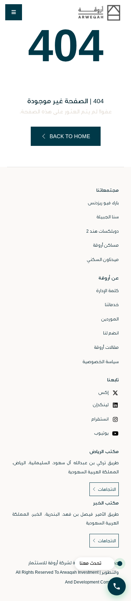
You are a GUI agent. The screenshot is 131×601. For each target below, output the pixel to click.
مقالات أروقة (106, 347)
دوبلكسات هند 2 (102, 231)
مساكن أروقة (106, 245)
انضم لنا (111, 333)
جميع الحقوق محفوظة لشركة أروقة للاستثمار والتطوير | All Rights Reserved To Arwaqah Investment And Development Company (67, 572)
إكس (104, 392)
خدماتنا (112, 304)
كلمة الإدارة (107, 290)
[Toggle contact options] (117, 586)
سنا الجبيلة (107, 216)
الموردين (110, 319)
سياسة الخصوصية (100, 361)
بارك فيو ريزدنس (103, 202)
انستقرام (101, 419)
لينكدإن (101, 404)
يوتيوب (102, 433)
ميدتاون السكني (103, 259)
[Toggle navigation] (13, 12)
